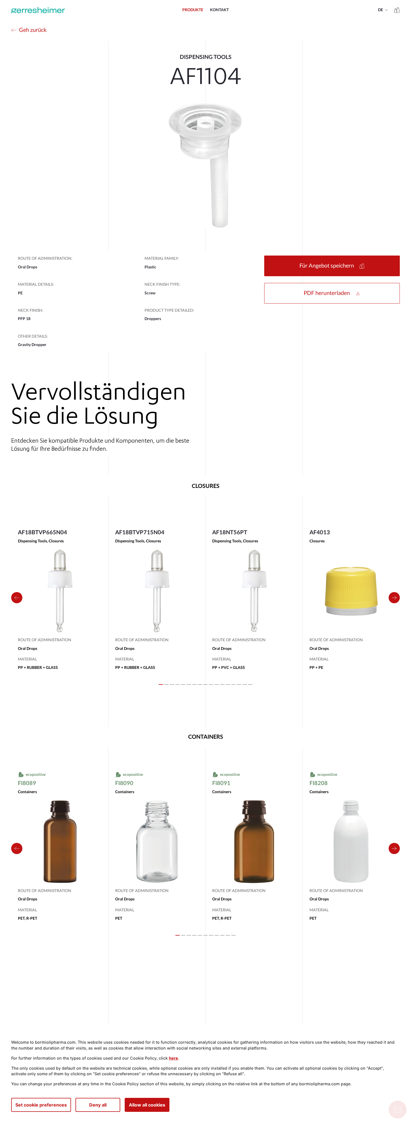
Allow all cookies (147, 1105)
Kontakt (219, 10)
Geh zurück (32, 30)
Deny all (98, 1105)
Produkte (192, 10)
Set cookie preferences (41, 1105)
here (173, 1058)
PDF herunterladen (327, 293)
